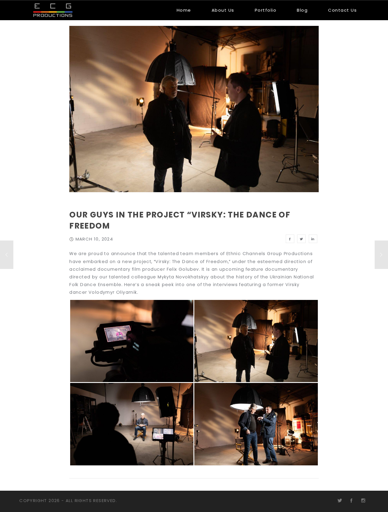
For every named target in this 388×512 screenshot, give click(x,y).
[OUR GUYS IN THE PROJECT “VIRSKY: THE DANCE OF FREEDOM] (290, 239)
